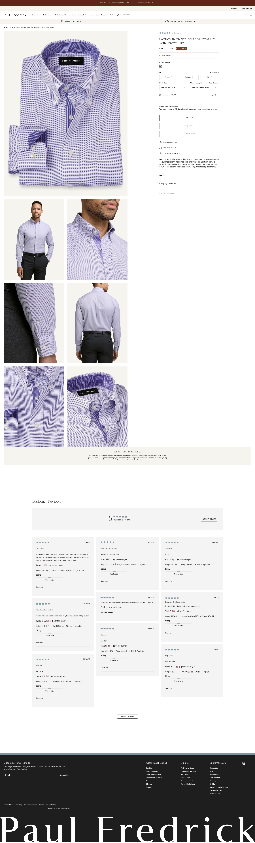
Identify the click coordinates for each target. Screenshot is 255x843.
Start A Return (215, 778)
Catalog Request (216, 790)
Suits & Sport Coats (62, 15)
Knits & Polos (48, 15)
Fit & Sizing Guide (187, 768)
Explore (118, 15)
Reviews (149, 787)
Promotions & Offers (188, 771)
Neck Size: (163, 83)
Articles (149, 781)
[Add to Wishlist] (216, 118)
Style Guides (185, 778)
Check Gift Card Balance (219, 787)
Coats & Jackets (102, 15)
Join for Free (247, 8)
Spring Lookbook (187, 781)
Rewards (126, 15)
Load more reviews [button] (127, 716)
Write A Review (209, 519)
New (33, 15)
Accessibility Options (30, 805)
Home (6, 27)
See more (39, 587)
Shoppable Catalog (188, 784)
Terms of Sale (215, 794)
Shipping (213, 781)
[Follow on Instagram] (244, 763)
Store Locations (152, 771)
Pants (74, 15)
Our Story (149, 768)
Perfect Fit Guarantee (154, 778)
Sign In (234, 8)
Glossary (149, 784)
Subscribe (64, 775)
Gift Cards (184, 774)
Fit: (160, 72)
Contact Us (214, 768)
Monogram (169, 95)
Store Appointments (153, 774)
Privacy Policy (8, 805)
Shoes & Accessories (86, 15)
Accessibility (18, 805)
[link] (72, 21)
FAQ (211, 771)
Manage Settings (51, 805)
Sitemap (41, 805)
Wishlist (212, 784)
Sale (112, 15)
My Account (214, 774)
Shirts (39, 15)
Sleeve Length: (196, 83)
